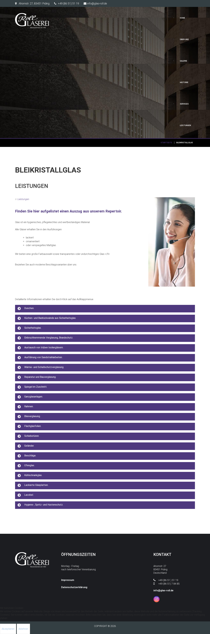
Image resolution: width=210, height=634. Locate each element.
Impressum (67, 580)
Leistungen (23, 199)
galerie (183, 61)
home (182, 18)
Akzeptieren (8, 628)
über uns (184, 39)
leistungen (185, 125)
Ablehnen (23, 628)
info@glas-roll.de (163, 590)
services (184, 104)
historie (184, 82)
